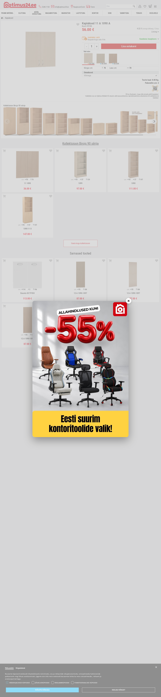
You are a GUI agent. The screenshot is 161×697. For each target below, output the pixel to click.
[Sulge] (128, 301)
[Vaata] (80, 369)
